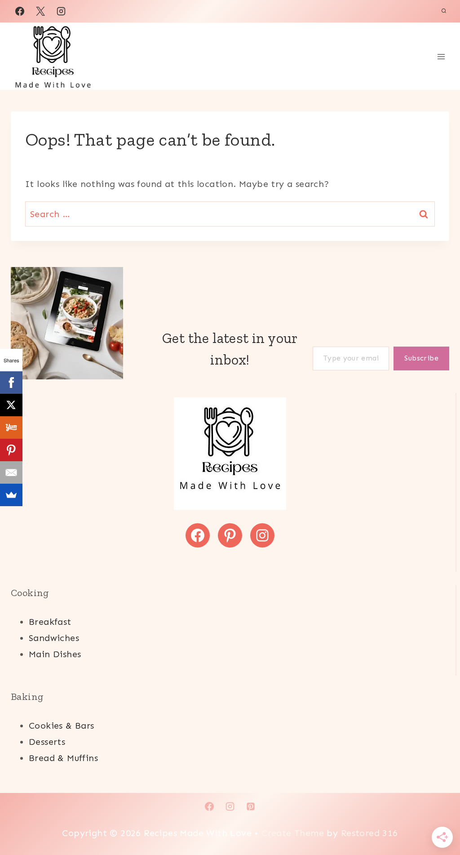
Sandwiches (54, 637)
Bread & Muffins (63, 758)
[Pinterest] (11, 450)
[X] (40, 11)
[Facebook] (20, 11)
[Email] (11, 472)
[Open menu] (441, 56)
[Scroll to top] (438, 819)
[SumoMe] (11, 495)
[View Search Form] (443, 11)
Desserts (47, 741)
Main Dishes (55, 654)
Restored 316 (369, 833)
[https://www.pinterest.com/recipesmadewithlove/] (251, 806)
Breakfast (50, 621)
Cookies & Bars (61, 725)
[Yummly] (11, 427)
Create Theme (291, 833)
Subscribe (421, 358)
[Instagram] (61, 11)
